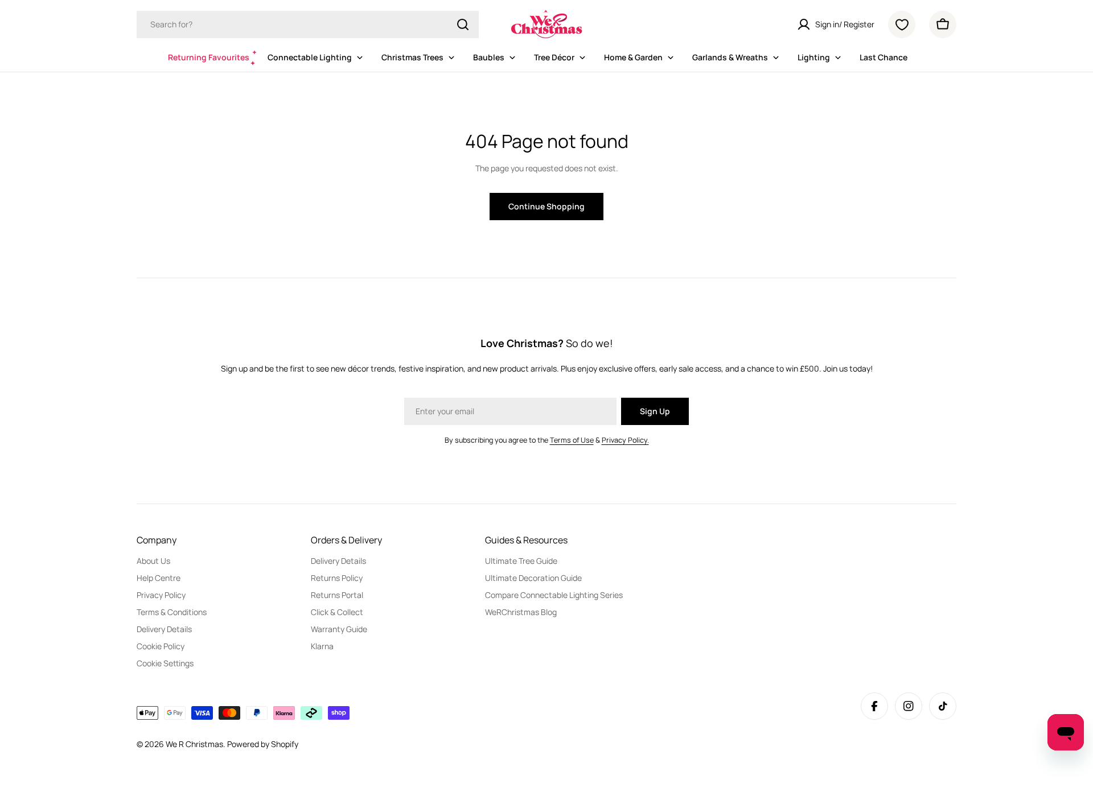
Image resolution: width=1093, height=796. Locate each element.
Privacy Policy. (625, 440)
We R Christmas (194, 744)
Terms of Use (572, 440)
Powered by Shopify (262, 744)
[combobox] (308, 24)
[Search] (463, 24)
